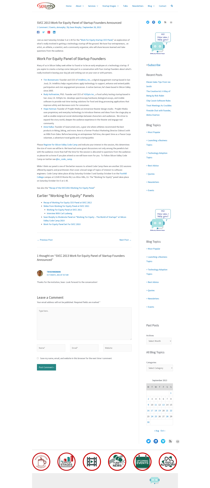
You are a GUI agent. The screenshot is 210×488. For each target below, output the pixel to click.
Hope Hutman (50, 108)
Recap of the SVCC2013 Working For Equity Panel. (71, 187)
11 (156, 404)
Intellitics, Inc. (84, 79)
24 (152, 416)
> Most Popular (153, 132)
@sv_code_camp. (64, 159)
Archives (150, 335)
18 (156, 410)
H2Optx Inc (89, 94)
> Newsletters (152, 182)
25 (156, 416)
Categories (151, 362)
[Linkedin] (54, 31)
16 (148, 410)
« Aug (156, 430)
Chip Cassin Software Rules (158, 100)
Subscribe (154, 65)
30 (148, 422)
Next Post (125, 239)
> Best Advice (152, 165)
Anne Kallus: (49, 126)
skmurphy (61, 27)
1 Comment (42, 27)
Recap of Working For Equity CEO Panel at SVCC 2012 (68, 202)
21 (167, 410)
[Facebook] (38, 31)
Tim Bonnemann (54, 272)
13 (163, 404)
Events (52, 27)
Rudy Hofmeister (51, 94)
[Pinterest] (49, 31)
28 (167, 416)
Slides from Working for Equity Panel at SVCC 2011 (66, 206)
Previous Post (45, 239)
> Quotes (150, 173)
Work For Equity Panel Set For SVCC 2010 (62, 224)
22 (171, 410)
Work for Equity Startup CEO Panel (96, 40)
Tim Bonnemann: (51, 79)
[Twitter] (43, 31)
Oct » (163, 430)
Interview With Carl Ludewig (59, 213)
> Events (150, 190)
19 (159, 410)
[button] (82, 6)
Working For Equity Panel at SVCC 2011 (64, 209)
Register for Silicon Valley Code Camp (61, 144)
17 (152, 410)
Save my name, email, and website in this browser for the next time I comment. (76, 358)
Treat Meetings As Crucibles (159, 105)
